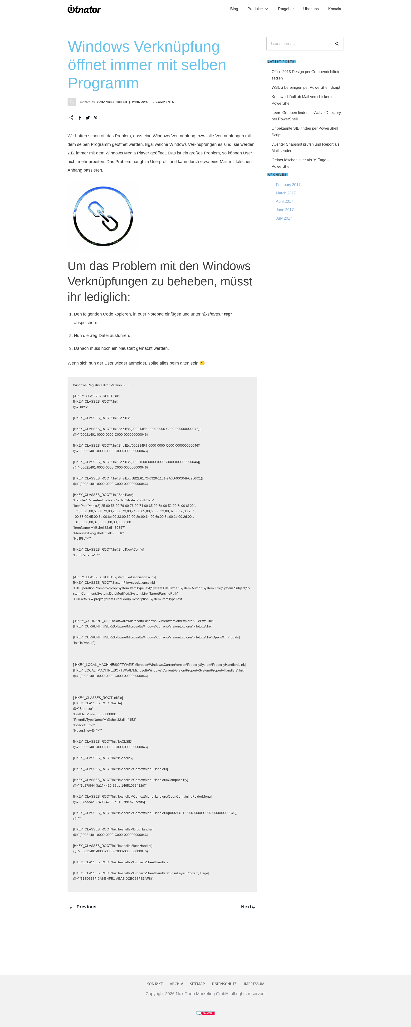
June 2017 (285, 210)
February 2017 (288, 185)
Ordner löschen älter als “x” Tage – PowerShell (300, 163)
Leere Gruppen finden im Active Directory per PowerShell (306, 116)
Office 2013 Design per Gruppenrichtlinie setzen (306, 75)
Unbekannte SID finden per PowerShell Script (305, 131)
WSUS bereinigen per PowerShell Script (306, 87)
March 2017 (286, 193)
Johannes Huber (112, 102)
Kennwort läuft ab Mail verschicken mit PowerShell (304, 100)
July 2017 (284, 218)
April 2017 (284, 201)
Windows (140, 102)
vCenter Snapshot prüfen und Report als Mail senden (305, 147)
